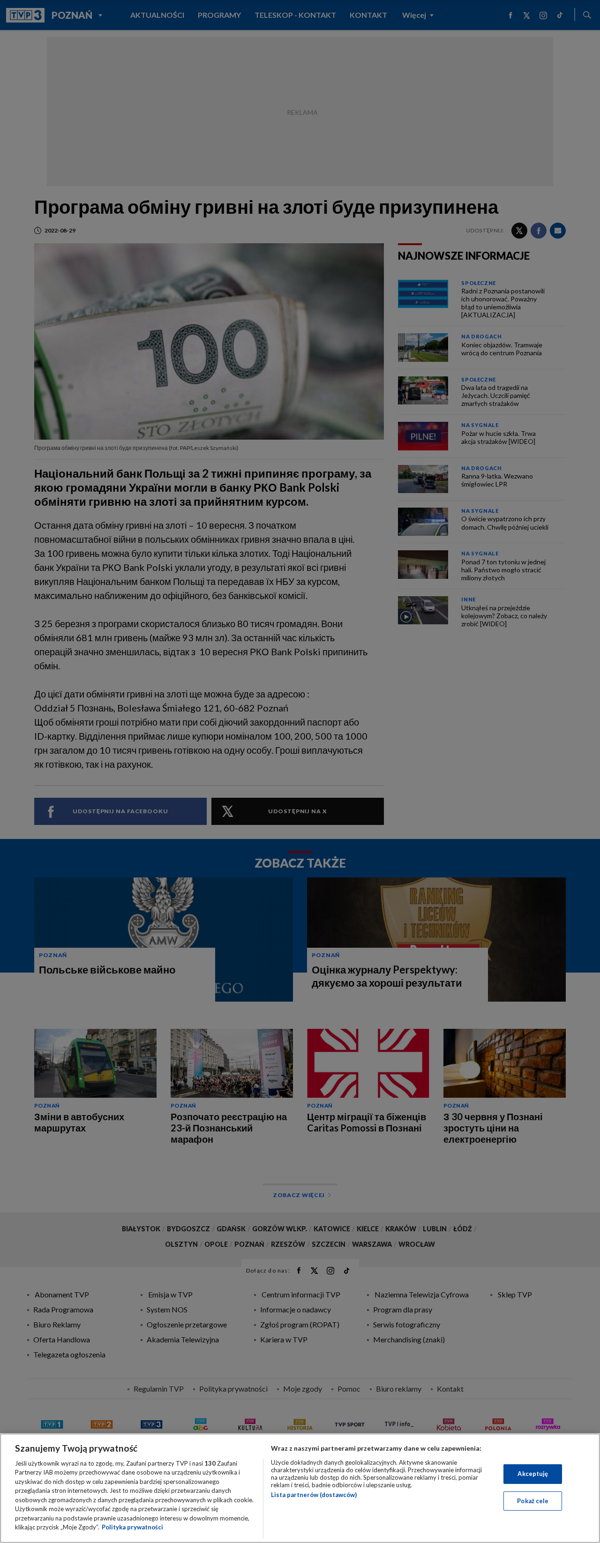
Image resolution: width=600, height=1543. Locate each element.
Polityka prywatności (132, 1527)
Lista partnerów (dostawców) (314, 1494)
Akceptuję (533, 1473)
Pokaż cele (532, 1500)
